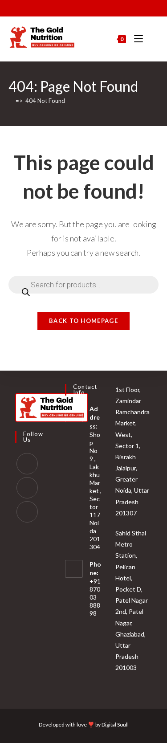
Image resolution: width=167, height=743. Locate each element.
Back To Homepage (83, 320)
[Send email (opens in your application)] (98, 7)
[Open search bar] (154, 39)
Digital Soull (115, 724)
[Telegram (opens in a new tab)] (108, 7)
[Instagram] (27, 487)
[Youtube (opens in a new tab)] (87, 7)
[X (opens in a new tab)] (58, 7)
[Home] (10, 100)
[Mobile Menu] (135, 39)
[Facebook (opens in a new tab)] (67, 7)
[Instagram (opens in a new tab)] (77, 7)
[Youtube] (27, 512)
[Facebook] (27, 463)
